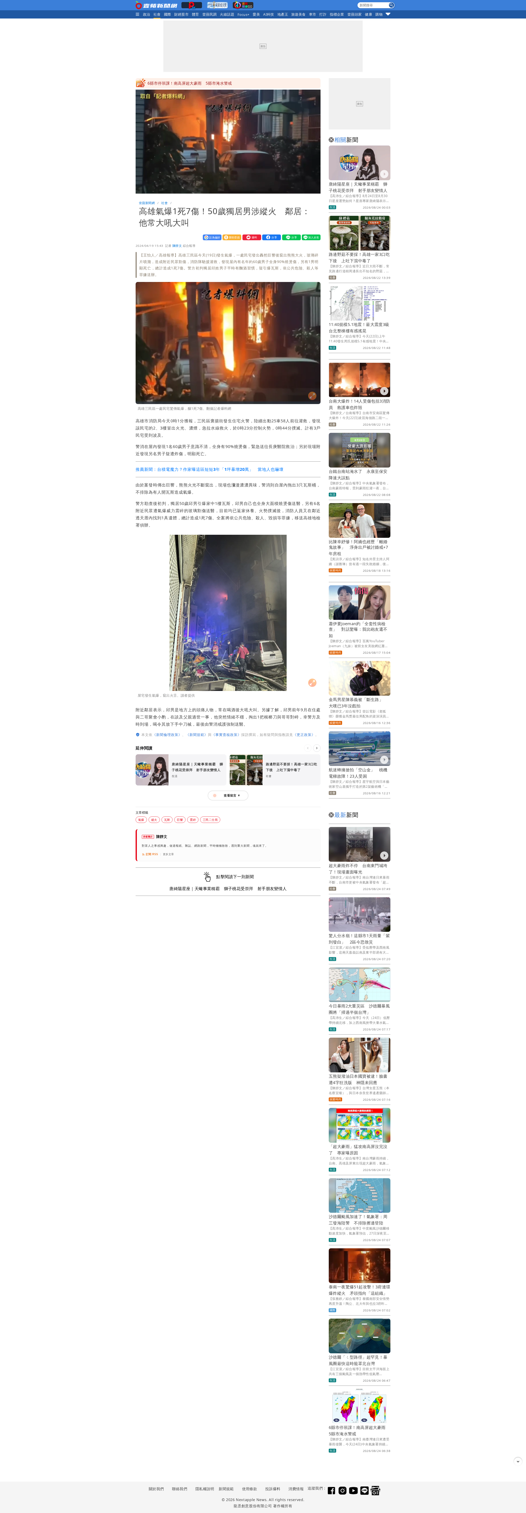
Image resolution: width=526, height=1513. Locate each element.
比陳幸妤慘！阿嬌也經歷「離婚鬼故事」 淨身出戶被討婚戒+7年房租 (358, 547)
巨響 (180, 820)
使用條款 (249, 1488)
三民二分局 (210, 820)
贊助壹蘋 (231, 237)
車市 (312, 14)
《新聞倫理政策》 (167, 734)
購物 (379, 14)
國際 (167, 14)
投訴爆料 (272, 1488)
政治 (146, 14)
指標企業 (337, 14)
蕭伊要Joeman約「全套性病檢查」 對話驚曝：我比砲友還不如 (358, 629)
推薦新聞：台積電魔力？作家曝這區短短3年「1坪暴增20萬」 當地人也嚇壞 (210, 469)
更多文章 (168, 854)
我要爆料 (250, 237)
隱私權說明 (203, 1488)
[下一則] (317, 748)
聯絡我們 (179, 1488)
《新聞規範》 (197, 734)
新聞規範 (226, 1488)
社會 (157, 14)
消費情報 (296, 1488)
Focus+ (243, 14)
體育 (195, 14)
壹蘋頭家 (354, 14)
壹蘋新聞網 (147, 203)
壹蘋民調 (209, 14)
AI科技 (268, 14)
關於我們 (156, 1488)
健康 (368, 14)
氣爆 (141, 820)
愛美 (256, 14)
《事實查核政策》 (226, 734)
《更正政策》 (304, 734)
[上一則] (307, 748)
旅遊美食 (298, 14)
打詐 (322, 14)
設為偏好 (211, 237)
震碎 (193, 820)
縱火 (154, 820)
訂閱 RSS (152, 854)
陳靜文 (177, 246)
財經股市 (181, 14)
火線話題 (227, 14)
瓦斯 (167, 820)
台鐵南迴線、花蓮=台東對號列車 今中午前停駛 (191, 83)
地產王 (282, 14)
